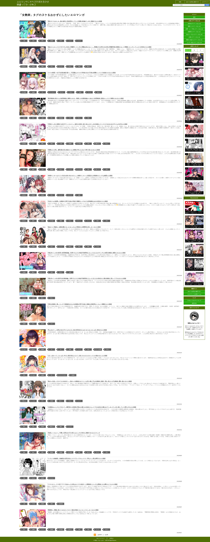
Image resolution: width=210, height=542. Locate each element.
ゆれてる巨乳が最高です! (192, 2)
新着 (180, 2)
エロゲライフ (205, 2)
